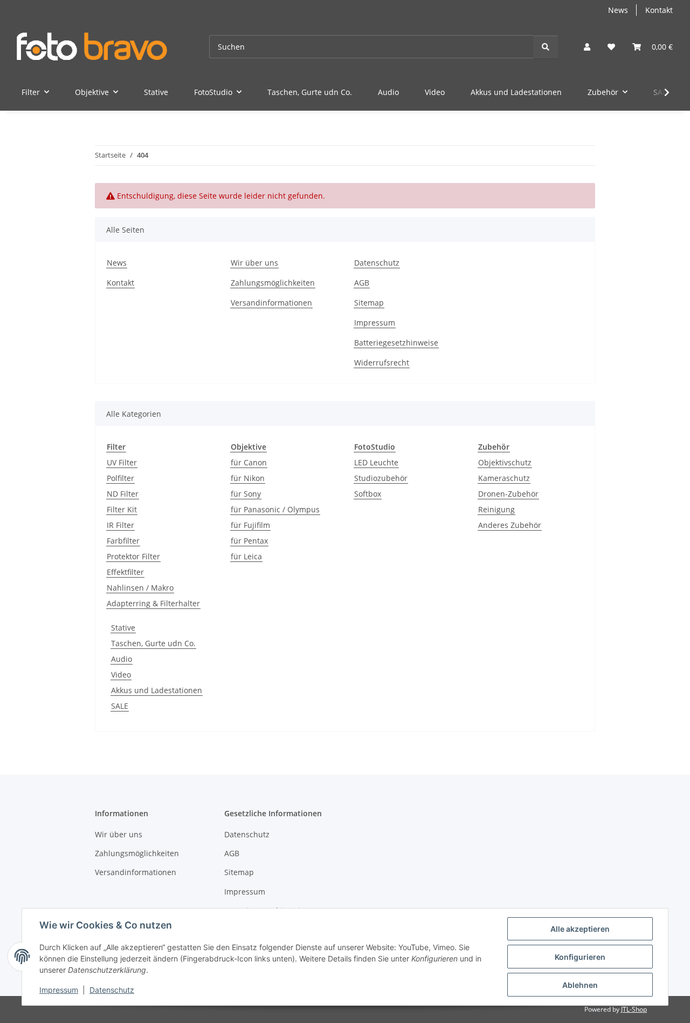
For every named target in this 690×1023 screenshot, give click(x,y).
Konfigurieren (580, 956)
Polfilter (120, 478)
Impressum (58, 989)
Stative (123, 627)
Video (121, 674)
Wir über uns (254, 263)
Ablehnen (580, 985)
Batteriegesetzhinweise (396, 342)
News (618, 10)
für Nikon (248, 478)
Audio (121, 659)
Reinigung (496, 509)
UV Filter (122, 462)
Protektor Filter (133, 556)
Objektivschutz (505, 462)
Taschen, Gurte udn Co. (153, 643)
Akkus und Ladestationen (156, 690)
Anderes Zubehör (509, 525)
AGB (361, 282)
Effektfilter (125, 572)
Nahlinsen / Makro (140, 587)
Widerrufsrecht (381, 362)
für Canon (249, 462)
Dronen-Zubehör (508, 494)
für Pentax (249, 541)
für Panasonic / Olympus (275, 509)
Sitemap (369, 302)
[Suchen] (545, 46)
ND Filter (123, 494)
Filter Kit (122, 509)
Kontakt (659, 10)
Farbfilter (123, 541)
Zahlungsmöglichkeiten (273, 282)
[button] (587, 46)
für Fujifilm (250, 525)
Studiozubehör (381, 478)
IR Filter (120, 525)
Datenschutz (111, 989)
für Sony (246, 494)
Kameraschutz (504, 478)
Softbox (367, 494)
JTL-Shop (634, 1009)
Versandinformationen (271, 302)
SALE (119, 706)
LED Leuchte (376, 462)
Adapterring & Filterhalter (153, 603)
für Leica (246, 556)
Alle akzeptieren (580, 928)
